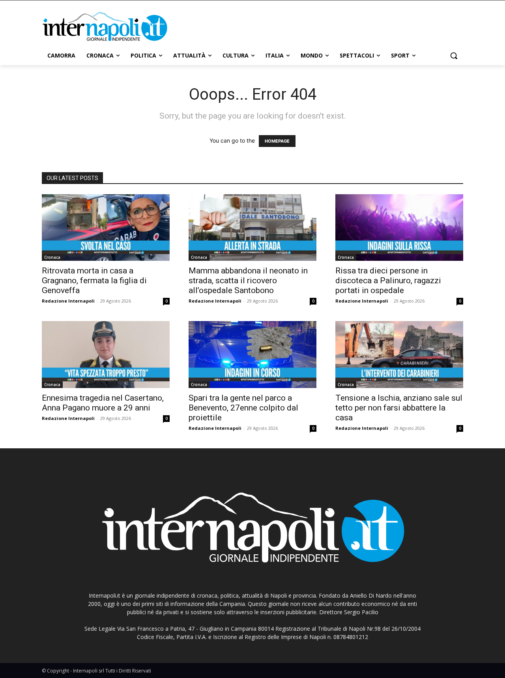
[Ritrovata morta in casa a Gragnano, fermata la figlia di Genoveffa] (106, 227)
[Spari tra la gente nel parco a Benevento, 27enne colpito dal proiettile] (252, 354)
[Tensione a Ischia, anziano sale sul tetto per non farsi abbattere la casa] (399, 354)
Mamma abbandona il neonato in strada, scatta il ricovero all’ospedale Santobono (248, 280)
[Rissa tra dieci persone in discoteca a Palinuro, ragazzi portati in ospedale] (399, 227)
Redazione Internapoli (68, 301)
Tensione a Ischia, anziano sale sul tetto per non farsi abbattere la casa (398, 407)
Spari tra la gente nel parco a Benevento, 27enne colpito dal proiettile (243, 407)
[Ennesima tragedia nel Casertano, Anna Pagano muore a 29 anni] (106, 354)
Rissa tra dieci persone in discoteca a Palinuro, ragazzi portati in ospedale (388, 280)
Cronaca (52, 257)
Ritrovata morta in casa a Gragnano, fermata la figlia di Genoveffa (94, 280)
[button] (453, 55)
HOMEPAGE (277, 141)
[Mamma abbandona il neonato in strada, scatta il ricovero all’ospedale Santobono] (252, 227)
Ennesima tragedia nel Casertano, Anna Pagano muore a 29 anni (103, 402)
